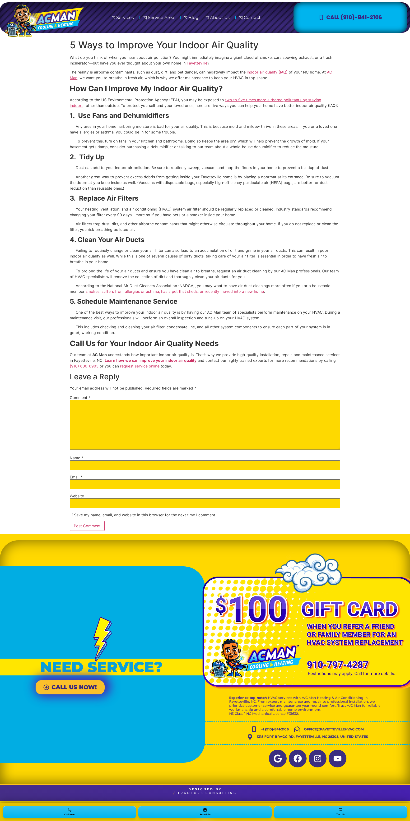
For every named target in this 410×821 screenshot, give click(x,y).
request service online (139, 366)
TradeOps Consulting (207, 793)
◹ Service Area (158, 17)
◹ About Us (217, 17)
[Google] (278, 758)
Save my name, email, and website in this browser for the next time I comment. (145, 515)
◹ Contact (250, 17)
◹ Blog (191, 17)
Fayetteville (197, 63)
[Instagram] (317, 758)
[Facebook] (298, 758)
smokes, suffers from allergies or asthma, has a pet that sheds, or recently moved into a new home (175, 291)
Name (76, 458)
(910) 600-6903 (84, 366)
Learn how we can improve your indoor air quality (150, 360)
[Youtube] (337, 758)
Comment (80, 397)
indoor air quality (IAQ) (267, 72)
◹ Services (123, 17)
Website (77, 496)
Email (76, 477)
